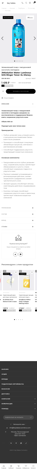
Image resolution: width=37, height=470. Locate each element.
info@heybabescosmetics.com (19, 428)
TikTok (26, 443)
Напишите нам (19, 424)
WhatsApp (20, 254)
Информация (7, 403)
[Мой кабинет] (30, 3)
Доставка (6, 394)
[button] (2, 38)
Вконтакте (11, 443)
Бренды (5, 379)
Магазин (5, 369)
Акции (4, 374)
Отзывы (4, 226)
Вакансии (6, 389)
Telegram (15, 254)
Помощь (5, 408)
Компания (6, 399)
